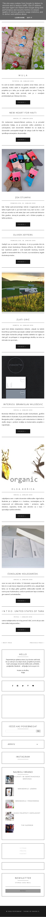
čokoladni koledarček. (23, 574)
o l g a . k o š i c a (23, 489)
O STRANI (23, 848)
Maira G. (36, 911)
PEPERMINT (17, 911)
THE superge (27, 825)
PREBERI (21, 102)
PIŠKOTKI (23, 851)
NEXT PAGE (7, 643)
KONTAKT (23, 854)
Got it (29, 17)
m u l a (23, 75)
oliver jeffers (23, 235)
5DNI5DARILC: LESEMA (27, 789)
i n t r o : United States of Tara (23, 611)
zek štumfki (23, 197)
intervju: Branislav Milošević (23, 404)
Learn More (20, 17)
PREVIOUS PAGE (37, 643)
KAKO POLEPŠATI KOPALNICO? (27, 813)
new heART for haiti (23, 113)
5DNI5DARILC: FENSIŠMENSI (27, 801)
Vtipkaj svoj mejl (23, 882)
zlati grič (23, 320)
